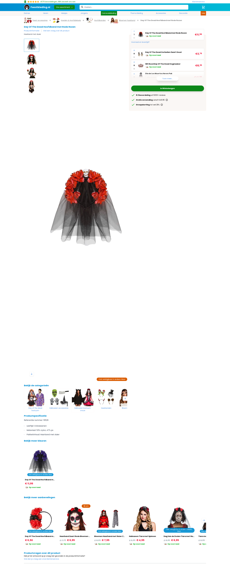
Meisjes (64, 13)
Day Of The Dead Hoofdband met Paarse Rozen (46, 479)
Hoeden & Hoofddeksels (71, 20)
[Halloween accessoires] (59, 397)
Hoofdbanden (100, 20)
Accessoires (161, 13)
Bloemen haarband (127, 20)
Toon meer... (167, 78)
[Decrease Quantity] (134, 38)
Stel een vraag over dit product (56, 31)
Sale (203, 13)
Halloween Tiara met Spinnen (142, 536)
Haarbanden (106, 408)
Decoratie (183, 13)
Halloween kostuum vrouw (82, 409)
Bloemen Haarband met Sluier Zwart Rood (113, 536)
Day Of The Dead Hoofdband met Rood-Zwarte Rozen (49, 536)
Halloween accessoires (58, 408)
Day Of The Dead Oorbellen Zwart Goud (163, 52)
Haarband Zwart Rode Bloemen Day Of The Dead (82, 536)
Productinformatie (31, 31)
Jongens (84, 13)
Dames (27, 13)
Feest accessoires (40, 20)
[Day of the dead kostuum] (35, 397)
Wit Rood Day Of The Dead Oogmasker (163, 64)
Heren (45, 13)
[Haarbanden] (106, 397)
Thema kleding (136, 13)
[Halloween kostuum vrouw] (82, 397)
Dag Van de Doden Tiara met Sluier (180, 536)
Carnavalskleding (109, 13)
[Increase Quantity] (134, 31)
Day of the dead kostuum (35, 409)
